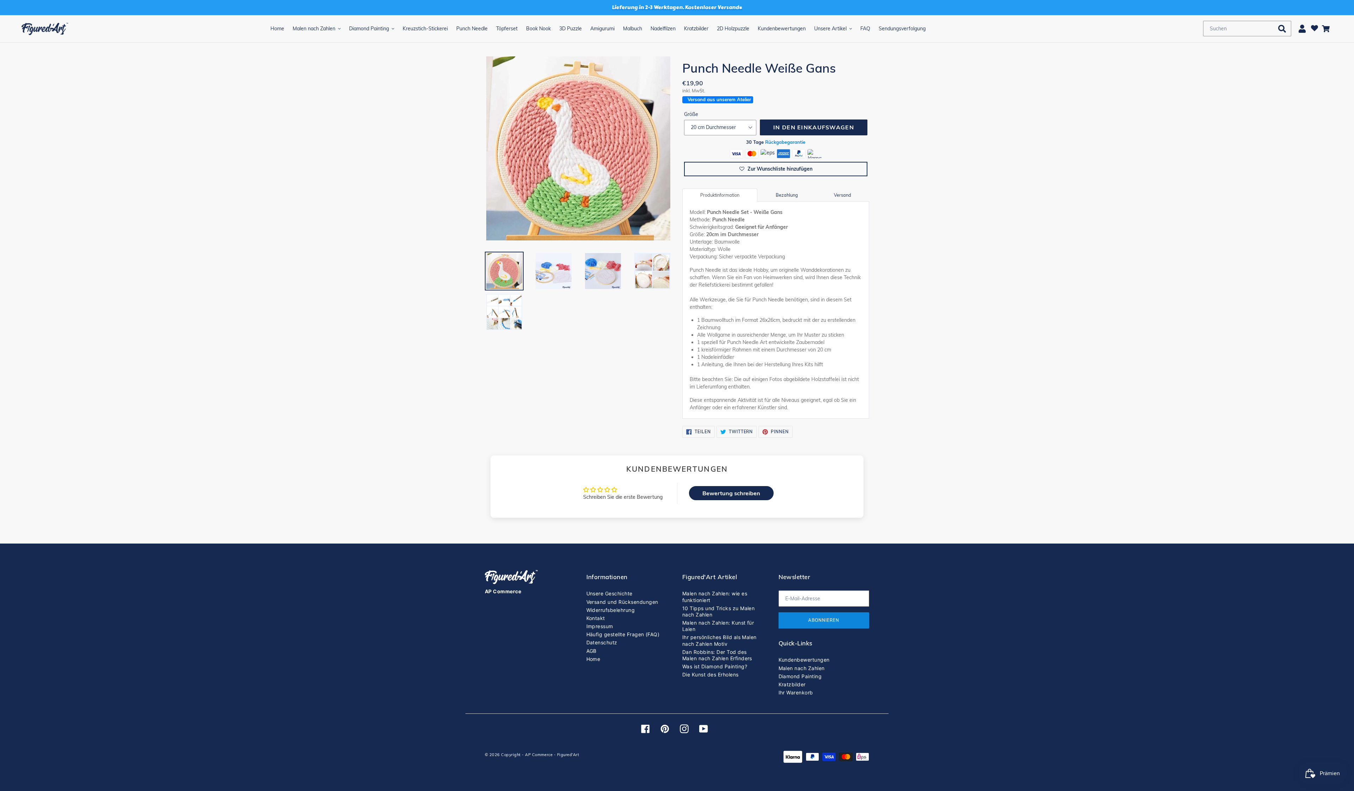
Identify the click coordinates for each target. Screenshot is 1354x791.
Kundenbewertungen (804, 660)
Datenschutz (601, 642)
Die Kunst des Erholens (710, 674)
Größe (691, 114)
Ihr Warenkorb (796, 692)
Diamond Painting (800, 676)
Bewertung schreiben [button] (731, 493)
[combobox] (1247, 28)
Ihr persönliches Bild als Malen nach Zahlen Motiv (719, 640)
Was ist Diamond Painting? (714, 666)
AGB (591, 651)
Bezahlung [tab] (787, 195)
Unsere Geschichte (609, 593)
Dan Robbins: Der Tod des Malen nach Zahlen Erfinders (717, 655)
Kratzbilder (792, 684)
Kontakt (595, 618)
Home (593, 659)
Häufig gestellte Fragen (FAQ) (623, 634)
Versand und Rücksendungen (622, 602)
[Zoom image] (578, 149)
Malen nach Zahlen (802, 668)
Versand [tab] (842, 195)
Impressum (599, 626)
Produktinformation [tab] (719, 195)
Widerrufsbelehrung (610, 610)
